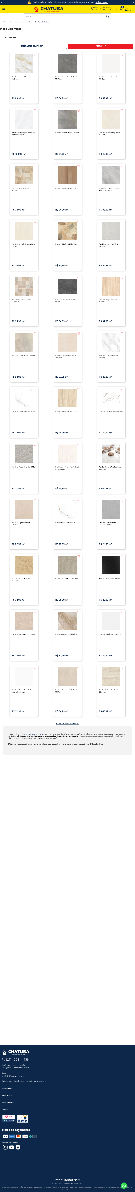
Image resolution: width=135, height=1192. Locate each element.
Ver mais (11, 748)
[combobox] (67, 16)
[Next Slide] (133, 2)
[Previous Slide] (2, 2)
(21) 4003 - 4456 (17, 1059)
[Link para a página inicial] (4, 22)
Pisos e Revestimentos (17, 22)
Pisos (31, 22)
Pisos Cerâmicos (43, 22)
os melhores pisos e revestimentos (31, 734)
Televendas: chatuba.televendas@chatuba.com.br (24, 1081)
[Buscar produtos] (107, 16)
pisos (54, 753)
